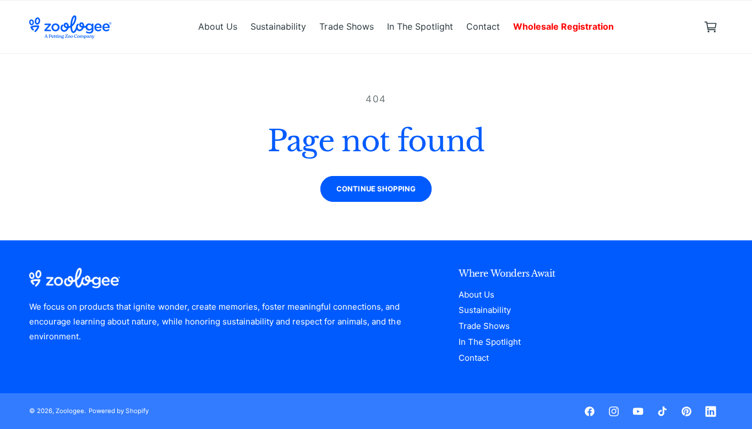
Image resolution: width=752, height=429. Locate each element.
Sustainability (485, 310)
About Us (476, 294)
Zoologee (70, 411)
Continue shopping (376, 188)
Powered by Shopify (118, 411)
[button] (710, 27)
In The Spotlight (490, 342)
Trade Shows (484, 326)
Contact (474, 358)
